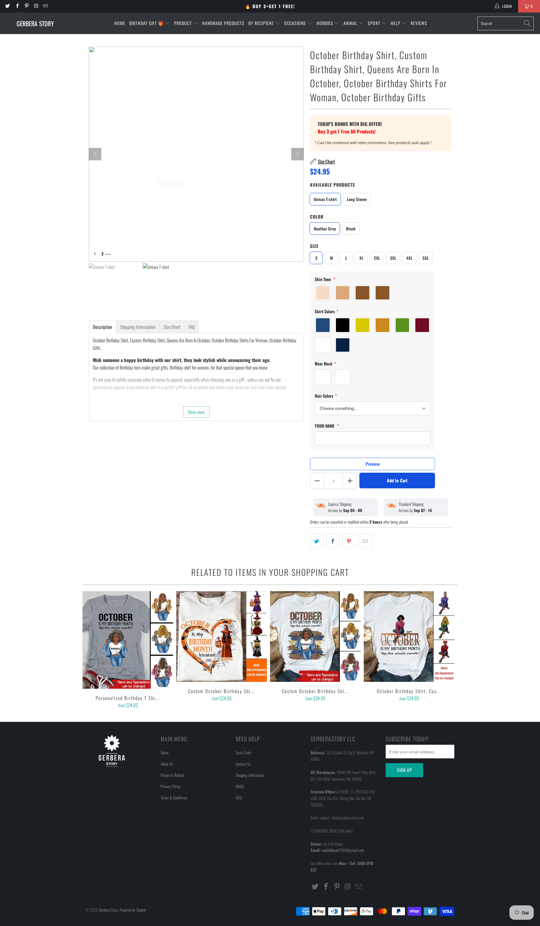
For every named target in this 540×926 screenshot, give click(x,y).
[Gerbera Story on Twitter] (7, 6)
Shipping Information (250, 775)
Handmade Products (223, 23)
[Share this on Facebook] (333, 541)
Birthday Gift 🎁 (147, 23)
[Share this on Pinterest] (349, 541)
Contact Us (243, 764)
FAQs (239, 797)
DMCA (240, 786)
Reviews (419, 23)
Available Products (332, 184)
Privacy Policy (170, 786)
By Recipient (261, 23)
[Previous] (91, 650)
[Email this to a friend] (365, 541)
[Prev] (95, 154)
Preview (373, 463)
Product (183, 23)
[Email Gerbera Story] (45, 6)
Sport (375, 23)
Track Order (244, 752)
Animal (351, 23)
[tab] (102, 326)
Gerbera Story (108, 910)
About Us (167, 764)
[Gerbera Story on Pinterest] (26, 6)
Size (314, 246)
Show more (196, 412)
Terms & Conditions (174, 797)
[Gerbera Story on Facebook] (16, 6)
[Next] (297, 154)
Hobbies (325, 23)
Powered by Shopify (133, 910)
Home (119, 23)
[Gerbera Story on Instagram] (35, 6)
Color (316, 216)
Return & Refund (172, 775)
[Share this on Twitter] (316, 541)
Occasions (295, 23)
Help (396, 23)
